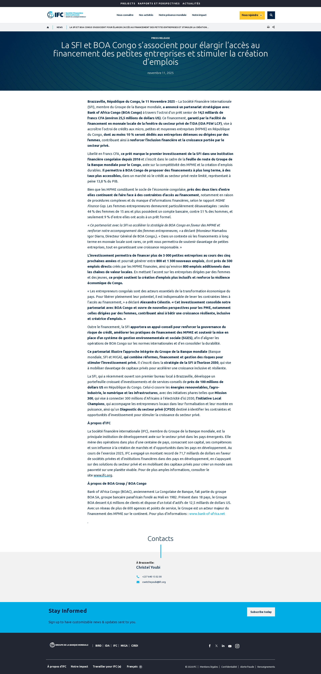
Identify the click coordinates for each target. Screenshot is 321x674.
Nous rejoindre (250, 15)
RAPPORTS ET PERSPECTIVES (159, 3)
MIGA (124, 645)
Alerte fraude (247, 666)
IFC (115, 645)
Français (132, 666)
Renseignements (266, 666)
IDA (107, 645)
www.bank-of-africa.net (207, 514)
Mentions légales (209, 666)
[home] (48, 27)
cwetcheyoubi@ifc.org (154, 582)
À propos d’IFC (56, 666)
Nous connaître (125, 14)
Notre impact (199, 14)
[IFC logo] (66, 15)
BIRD (98, 645)
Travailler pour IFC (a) (107, 666)
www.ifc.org (103, 475)
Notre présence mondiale (172, 14)
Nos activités (146, 14)
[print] (267, 27)
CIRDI (134, 645)
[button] (271, 15)
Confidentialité (229, 666)
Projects (128, 3)
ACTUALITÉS (191, 3)
